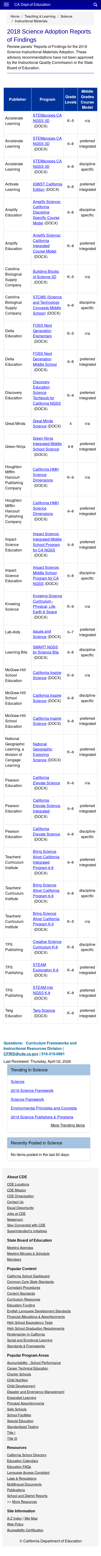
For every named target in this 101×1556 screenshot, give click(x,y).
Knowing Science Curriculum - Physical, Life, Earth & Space (47, 606)
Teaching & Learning (40, 16)
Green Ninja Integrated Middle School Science (47, 446)
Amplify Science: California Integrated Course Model (47, 245)
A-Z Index (14, 1518)
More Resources (24, 1501)
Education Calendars (22, 1460)
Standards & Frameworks (26, 1346)
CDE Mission (16, 1190)
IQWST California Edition (47, 186)
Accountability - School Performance (34, 1362)
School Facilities (19, 1415)
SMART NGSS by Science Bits (46, 652)
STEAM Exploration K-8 (45, 970)
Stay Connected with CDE (26, 1225)
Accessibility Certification (25, 1530)
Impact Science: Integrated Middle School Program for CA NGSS (47, 544)
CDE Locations (18, 1184)
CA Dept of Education (32, 4)
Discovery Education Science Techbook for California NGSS (47, 395)
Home (15, 16)
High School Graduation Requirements (35, 1328)
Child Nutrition (17, 1380)
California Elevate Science (46, 783)
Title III (12, 1438)
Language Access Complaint (28, 1472)
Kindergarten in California (26, 1334)
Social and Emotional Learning (29, 1340)
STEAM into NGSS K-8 (43, 993)
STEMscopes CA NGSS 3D (47, 120)
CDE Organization (20, 1196)
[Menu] (6, 4)
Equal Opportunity (20, 1207)
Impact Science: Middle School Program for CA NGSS (46, 575)
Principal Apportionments (25, 1403)
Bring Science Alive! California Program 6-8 (46, 893)
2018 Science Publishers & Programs (42, 1117)
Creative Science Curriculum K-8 (47, 947)
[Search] (95, 4)
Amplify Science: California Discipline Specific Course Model (47, 212)
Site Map (31, 1518)
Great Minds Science (47, 423)
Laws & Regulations (21, 1478)
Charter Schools (19, 1374)
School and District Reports (27, 1495)
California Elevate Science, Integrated (47, 808)
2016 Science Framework (32, 1090)
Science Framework (27, 1099)
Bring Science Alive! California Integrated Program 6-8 (46, 862)
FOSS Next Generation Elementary (42, 333)
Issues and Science (47, 633)
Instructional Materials (31, 21)
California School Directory (27, 1454)
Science (66, 16)
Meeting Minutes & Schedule (28, 1253)
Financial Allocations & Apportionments (36, 1316)
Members (14, 1259)
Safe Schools (17, 1409)
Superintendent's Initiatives (27, 1231)
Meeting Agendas (20, 1247)
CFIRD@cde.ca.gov (21, 1053)
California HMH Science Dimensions (46, 477)
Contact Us (15, 1201)
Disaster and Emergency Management (35, 1391)
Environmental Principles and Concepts (44, 1108)
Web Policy (15, 1524)
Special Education (20, 1420)
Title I (11, 1432)
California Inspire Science (47, 675)
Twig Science (44, 1013)
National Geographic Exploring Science (47, 752)
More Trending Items (68, 1125)
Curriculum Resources (23, 1299)
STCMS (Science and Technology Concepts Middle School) (47, 305)
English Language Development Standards (39, 1311)
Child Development (21, 1385)
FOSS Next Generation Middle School (45, 361)
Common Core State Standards (30, 1281)
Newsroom (15, 1219)
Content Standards (21, 1293)
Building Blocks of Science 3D (46, 277)
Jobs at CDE (16, 1213)
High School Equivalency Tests (30, 1322)
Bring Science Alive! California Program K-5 (46, 921)
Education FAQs (19, 1466)
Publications (16, 1489)
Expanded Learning (21, 1397)
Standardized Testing (23, 1426)
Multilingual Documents (24, 1484)
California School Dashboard (28, 1276)
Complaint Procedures (23, 1287)
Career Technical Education (27, 1368)
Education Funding (21, 1305)
